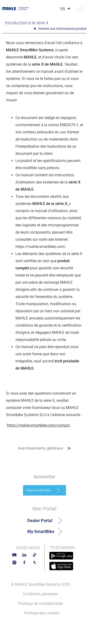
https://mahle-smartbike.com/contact (38, 425)
